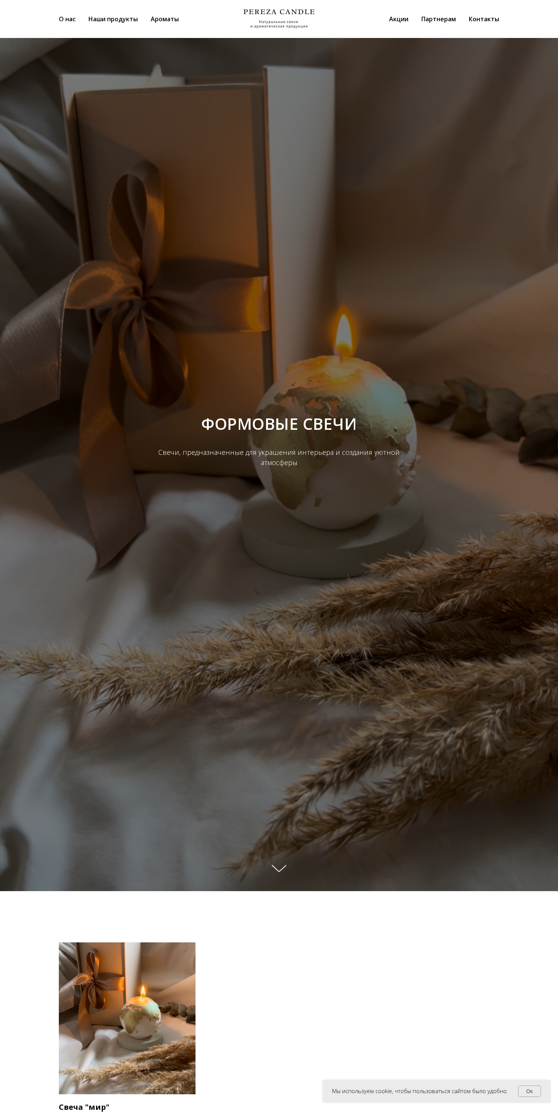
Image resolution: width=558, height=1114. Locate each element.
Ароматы (165, 19)
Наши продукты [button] (113, 19)
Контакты (484, 19)
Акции (398, 19)
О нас (67, 19)
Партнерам (438, 19)
